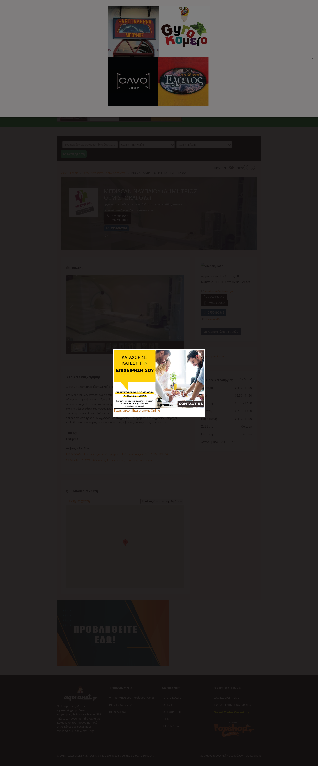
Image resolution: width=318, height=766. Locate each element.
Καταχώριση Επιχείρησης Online (137, 411)
